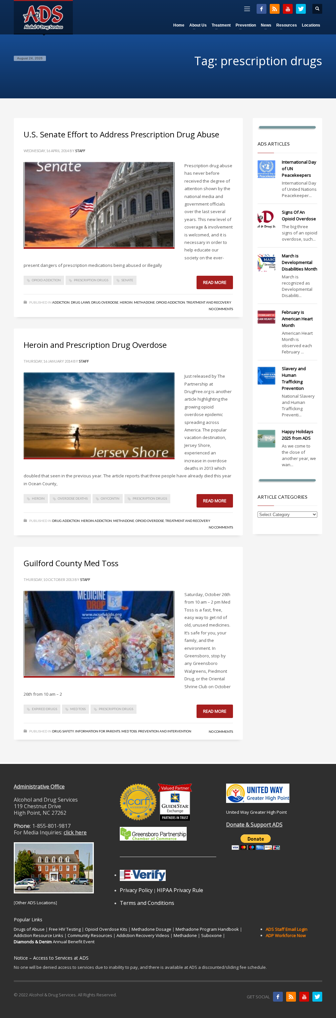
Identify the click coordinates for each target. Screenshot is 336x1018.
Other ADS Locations (35, 903)
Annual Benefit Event (54, 942)
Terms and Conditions (147, 903)
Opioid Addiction (170, 302)
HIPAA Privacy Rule (180, 890)
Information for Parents (97, 731)
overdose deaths (73, 498)
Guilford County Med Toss (71, 563)
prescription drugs (91, 280)
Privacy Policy (136, 890)
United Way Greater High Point (256, 812)
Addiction (61, 302)
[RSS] (275, 9)
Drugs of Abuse (29, 929)
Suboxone (211, 935)
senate (127, 280)
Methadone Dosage (151, 929)
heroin (38, 498)
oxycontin (110, 498)
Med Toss (129, 731)
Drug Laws (80, 302)
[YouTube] (288, 9)
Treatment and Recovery (208, 302)
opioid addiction (46, 280)
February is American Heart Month (297, 318)
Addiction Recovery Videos (142, 935)
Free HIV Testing (65, 929)
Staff (80, 151)
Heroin (126, 302)
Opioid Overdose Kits (106, 929)
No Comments (221, 309)
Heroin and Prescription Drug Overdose (95, 344)
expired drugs (44, 709)
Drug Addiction (66, 521)
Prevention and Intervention (164, 731)
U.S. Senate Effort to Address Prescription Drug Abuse (121, 134)
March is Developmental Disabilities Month (299, 262)
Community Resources (90, 935)
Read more (214, 282)
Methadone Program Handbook (207, 929)
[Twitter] (301, 9)
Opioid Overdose (150, 521)
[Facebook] (261, 9)
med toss (78, 709)
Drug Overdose (104, 302)
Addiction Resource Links (38, 935)
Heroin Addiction (96, 521)
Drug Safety (63, 731)
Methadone (144, 302)
